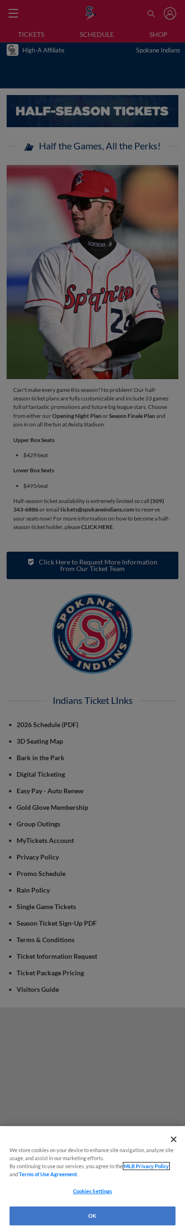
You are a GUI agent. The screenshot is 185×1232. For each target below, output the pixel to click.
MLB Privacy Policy (146, 1166)
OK (92, 1216)
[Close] (173, 1139)
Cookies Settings (92, 1191)
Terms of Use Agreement (48, 1174)
